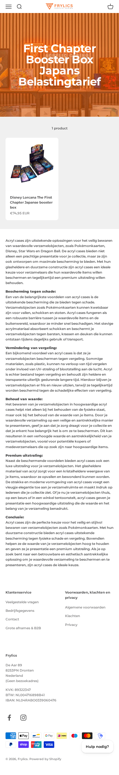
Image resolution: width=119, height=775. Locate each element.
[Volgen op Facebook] (9, 717)
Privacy (71, 625)
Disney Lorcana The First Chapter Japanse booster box (31, 202)
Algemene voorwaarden (85, 607)
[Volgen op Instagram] (23, 717)
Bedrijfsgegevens (20, 610)
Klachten (72, 616)
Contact (12, 619)
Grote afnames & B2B (23, 628)
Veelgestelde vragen (22, 602)
